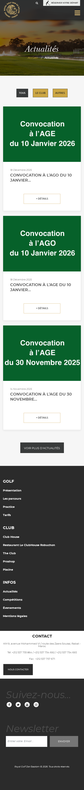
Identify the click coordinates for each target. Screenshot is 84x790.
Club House (11, 537)
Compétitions (12, 599)
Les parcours (12, 498)
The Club (9, 553)
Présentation (12, 490)
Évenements (12, 608)
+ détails (42, 199)
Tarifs (7, 515)
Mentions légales (15, 616)
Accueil (33, 58)
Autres (60, 93)
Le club (40, 93)
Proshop (9, 561)
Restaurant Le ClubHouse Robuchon (29, 545)
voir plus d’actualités (42, 448)
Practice (9, 507)
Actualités (10, 591)
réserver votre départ (64, 3)
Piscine (8, 569)
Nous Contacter (18, 670)
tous (22, 93)
